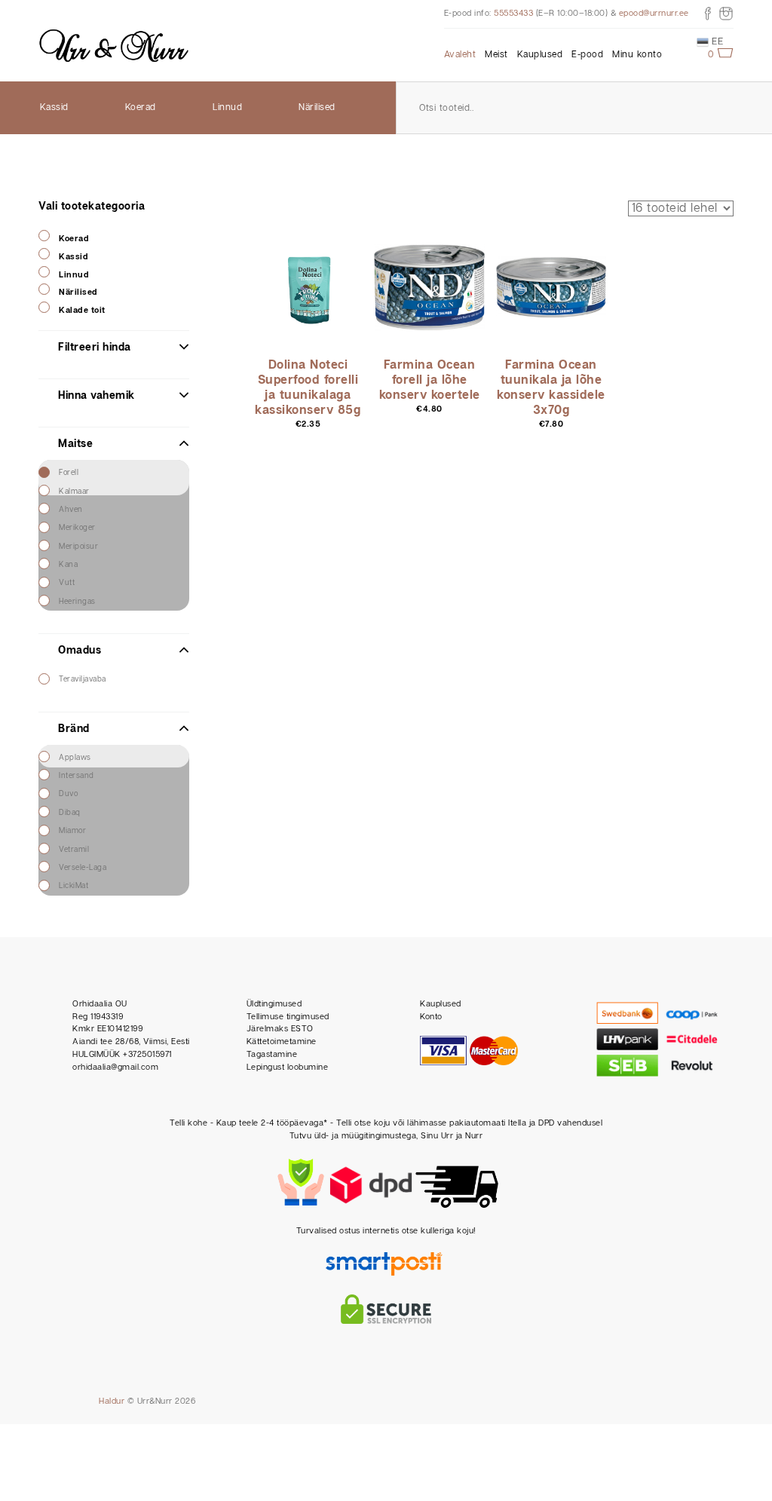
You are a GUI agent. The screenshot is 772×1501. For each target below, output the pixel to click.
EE (716, 41)
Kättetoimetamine (282, 1041)
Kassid (54, 107)
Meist (496, 55)
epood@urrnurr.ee (654, 13)
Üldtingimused (274, 1004)
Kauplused (540, 55)
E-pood (587, 55)
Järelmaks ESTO (280, 1029)
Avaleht (460, 55)
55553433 (513, 13)
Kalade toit (82, 310)
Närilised (317, 107)
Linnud (227, 107)
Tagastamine (272, 1054)
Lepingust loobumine (288, 1067)
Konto (431, 1016)
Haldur (111, 1401)
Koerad (140, 107)
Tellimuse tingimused (288, 1016)
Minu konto (637, 55)
